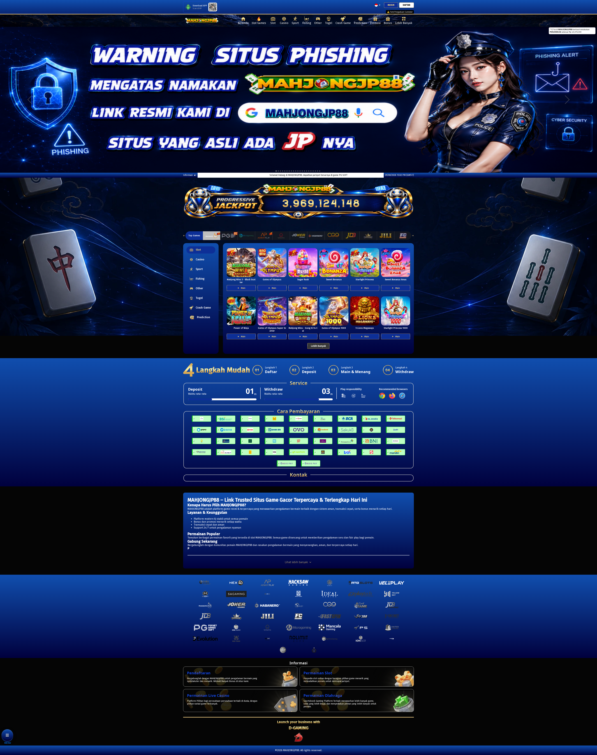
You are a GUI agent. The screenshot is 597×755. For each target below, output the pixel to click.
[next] (567, 99)
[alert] (572, 30)
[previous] (30, 99)
